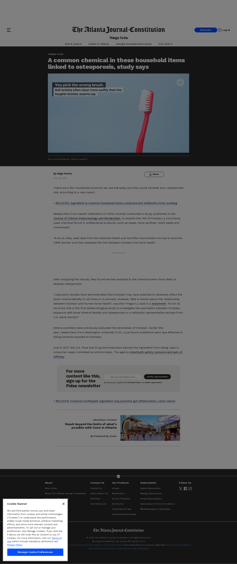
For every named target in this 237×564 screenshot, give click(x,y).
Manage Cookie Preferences (35, 552)
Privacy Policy (14, 545)
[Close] (63, 504)
